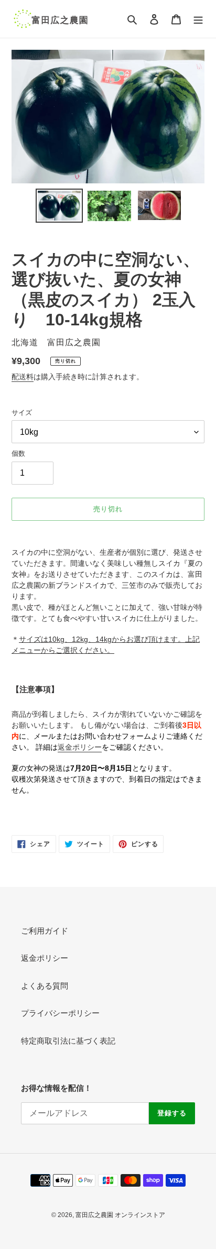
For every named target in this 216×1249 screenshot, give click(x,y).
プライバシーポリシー (60, 1013)
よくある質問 (44, 985)
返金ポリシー (44, 958)
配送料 (23, 376)
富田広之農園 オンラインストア (120, 1215)
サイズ (22, 413)
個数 (18, 453)
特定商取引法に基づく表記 (68, 1040)
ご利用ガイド (44, 930)
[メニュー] (198, 19)
